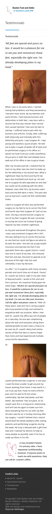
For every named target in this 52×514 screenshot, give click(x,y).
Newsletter (12, 488)
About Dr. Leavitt (14, 478)
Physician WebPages (14, 509)
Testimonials (13, 485)
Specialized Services (16, 481)
